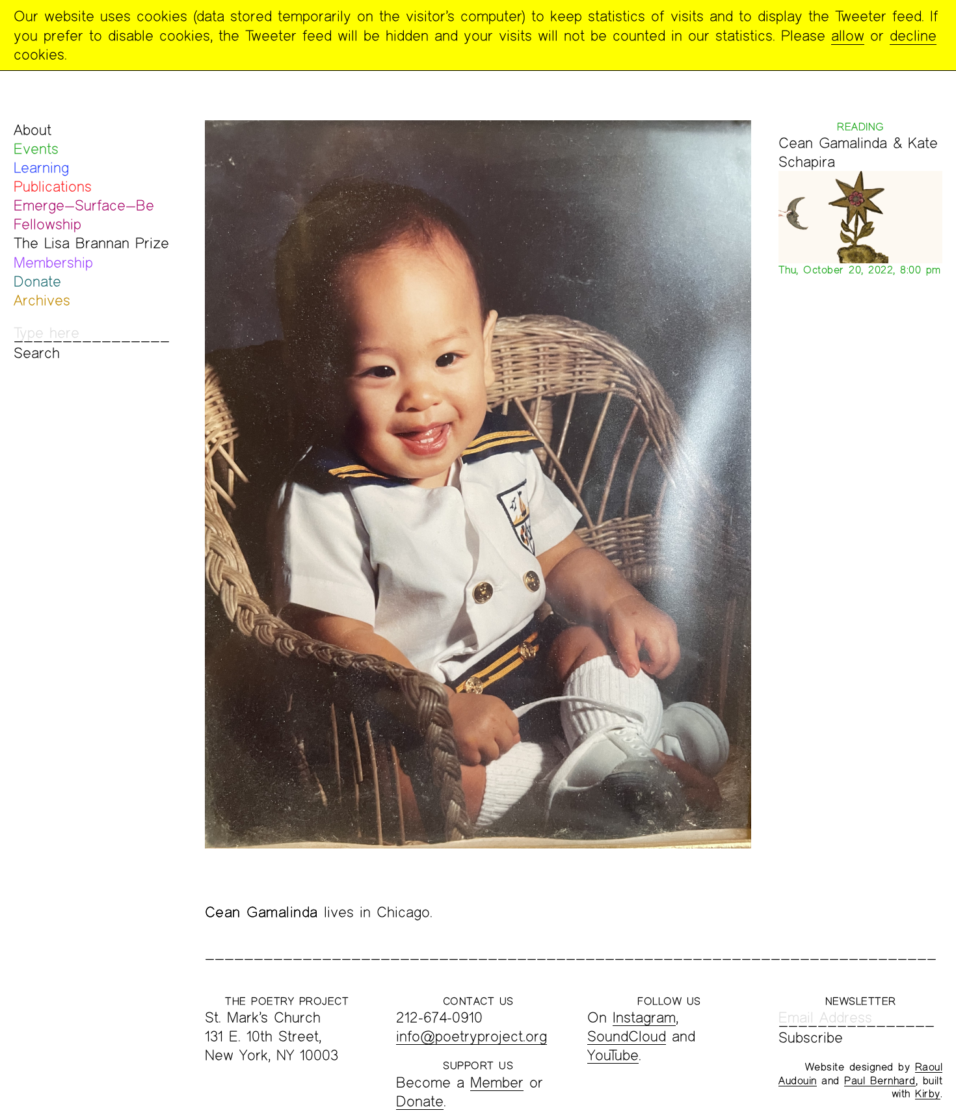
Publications (53, 186)
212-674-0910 (439, 1017)
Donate (37, 281)
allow (847, 35)
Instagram (644, 1017)
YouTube (613, 1055)
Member (497, 1082)
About (32, 129)
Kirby (927, 1093)
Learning (41, 167)
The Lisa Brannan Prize (91, 243)
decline (913, 35)
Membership (53, 262)
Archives (42, 300)
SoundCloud (626, 1036)
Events (36, 148)
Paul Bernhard (880, 1080)
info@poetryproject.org (471, 1036)
